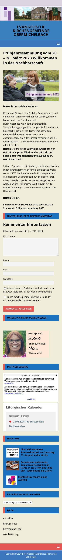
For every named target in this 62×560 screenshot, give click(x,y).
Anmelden (8, 518)
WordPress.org (10, 534)
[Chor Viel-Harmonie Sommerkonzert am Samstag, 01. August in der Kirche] (12, 453)
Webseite (8, 278)
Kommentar (9, 236)
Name (6, 260)
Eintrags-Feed (10, 523)
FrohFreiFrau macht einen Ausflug (32, 478)
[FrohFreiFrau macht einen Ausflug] (11, 480)
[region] (31, 13)
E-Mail (6, 269)
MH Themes (31, 557)
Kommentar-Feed (12, 528)
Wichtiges (13, 438)
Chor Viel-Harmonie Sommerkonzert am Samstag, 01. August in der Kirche (38, 452)
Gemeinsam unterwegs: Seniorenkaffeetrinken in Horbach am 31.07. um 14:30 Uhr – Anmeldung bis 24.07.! (36, 466)
